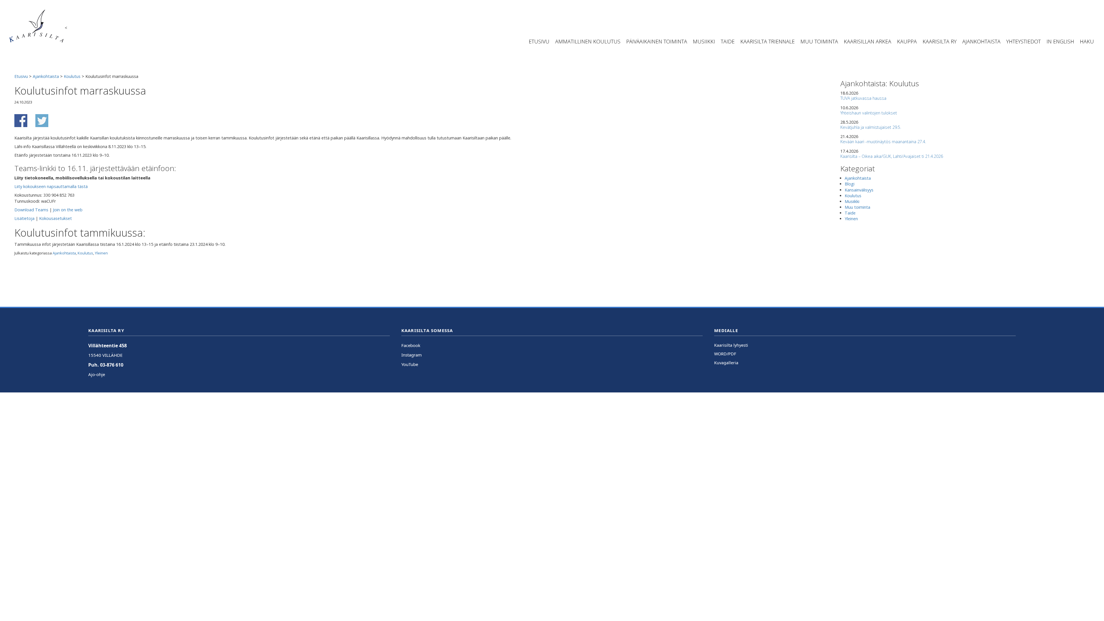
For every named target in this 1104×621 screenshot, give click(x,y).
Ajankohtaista (981, 41)
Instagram (411, 355)
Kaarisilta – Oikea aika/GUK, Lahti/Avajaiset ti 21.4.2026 (891, 156)
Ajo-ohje (96, 374)
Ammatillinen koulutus (587, 41)
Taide (728, 41)
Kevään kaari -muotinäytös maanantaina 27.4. (883, 141)
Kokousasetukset (55, 218)
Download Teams (31, 209)
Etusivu (539, 41)
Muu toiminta (819, 41)
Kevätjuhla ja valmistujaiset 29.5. (870, 127)
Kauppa (907, 41)
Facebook (410, 345)
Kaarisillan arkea (867, 41)
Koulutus (85, 253)
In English (1060, 41)
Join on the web (68, 209)
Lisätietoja (24, 218)
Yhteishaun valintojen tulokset (868, 113)
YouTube (409, 364)
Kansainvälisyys (859, 190)
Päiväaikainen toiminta (656, 41)
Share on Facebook (20, 120)
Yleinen (101, 253)
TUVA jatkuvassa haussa (863, 98)
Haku (1087, 41)
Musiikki (704, 41)
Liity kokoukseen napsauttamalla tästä (51, 186)
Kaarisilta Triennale (767, 41)
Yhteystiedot (1023, 41)
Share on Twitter (41, 120)
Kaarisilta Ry (940, 41)
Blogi (849, 184)
